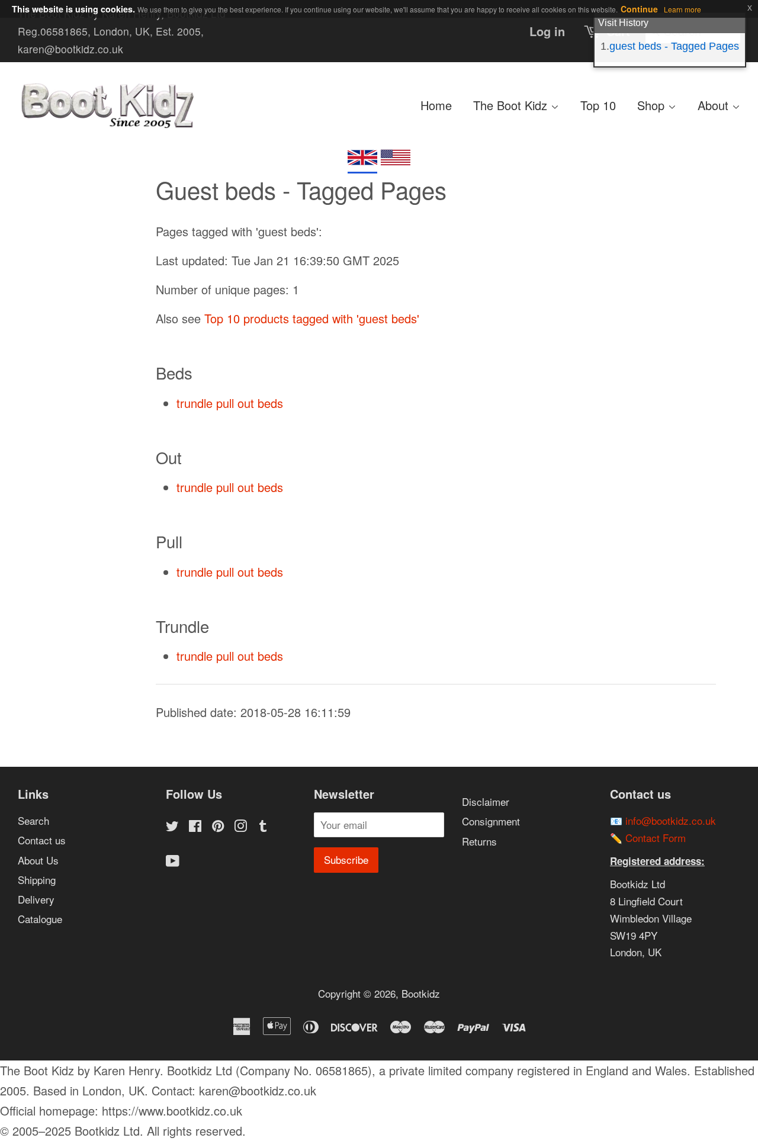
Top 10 (598, 105)
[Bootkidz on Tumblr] (262, 826)
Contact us (42, 840)
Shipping (37, 879)
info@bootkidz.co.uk (670, 820)
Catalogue (40, 918)
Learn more (682, 9)
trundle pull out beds (229, 403)
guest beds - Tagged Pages (674, 46)
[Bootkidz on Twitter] (172, 826)
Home (436, 105)
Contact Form (655, 837)
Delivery (36, 899)
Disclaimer (485, 801)
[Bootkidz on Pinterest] (217, 826)
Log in (547, 31)
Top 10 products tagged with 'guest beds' (311, 318)
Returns (479, 841)
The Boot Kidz (512, 105)
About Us (38, 860)
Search (33, 820)
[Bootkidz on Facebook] (195, 826)
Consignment (491, 821)
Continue (639, 9)
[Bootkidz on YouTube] (172, 861)
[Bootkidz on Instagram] (240, 826)
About (715, 105)
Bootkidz (421, 993)
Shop (652, 105)
